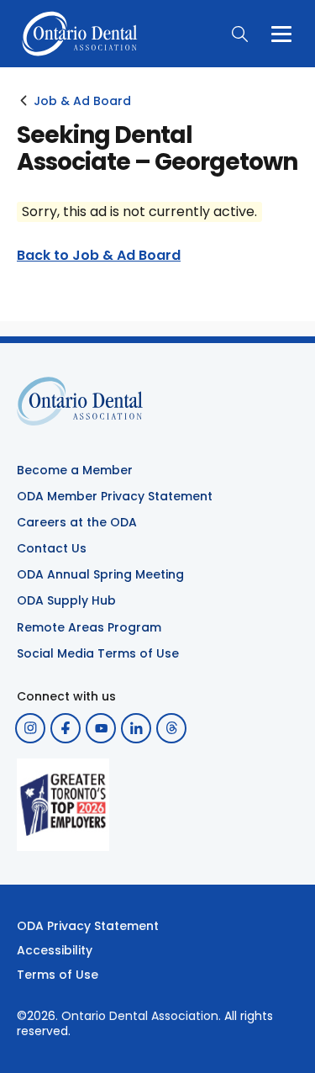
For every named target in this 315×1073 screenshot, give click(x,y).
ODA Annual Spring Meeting (100, 574)
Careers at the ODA (77, 522)
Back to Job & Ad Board (99, 255)
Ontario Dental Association (139, 1015)
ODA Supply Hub (66, 600)
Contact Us (52, 548)
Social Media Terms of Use (98, 653)
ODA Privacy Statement (88, 925)
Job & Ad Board (82, 100)
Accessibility (54, 950)
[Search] (239, 33)
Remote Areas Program (89, 627)
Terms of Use (57, 974)
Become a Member (75, 470)
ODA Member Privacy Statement (115, 496)
